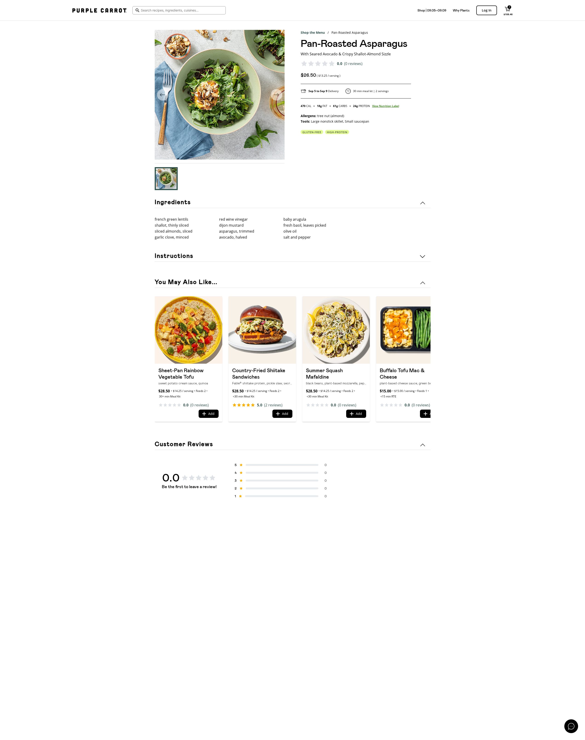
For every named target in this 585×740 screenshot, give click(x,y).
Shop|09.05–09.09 (431, 10)
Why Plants (461, 10)
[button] (166, 178)
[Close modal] (571, 726)
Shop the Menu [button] (313, 32)
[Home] (99, 10)
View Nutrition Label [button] (385, 106)
